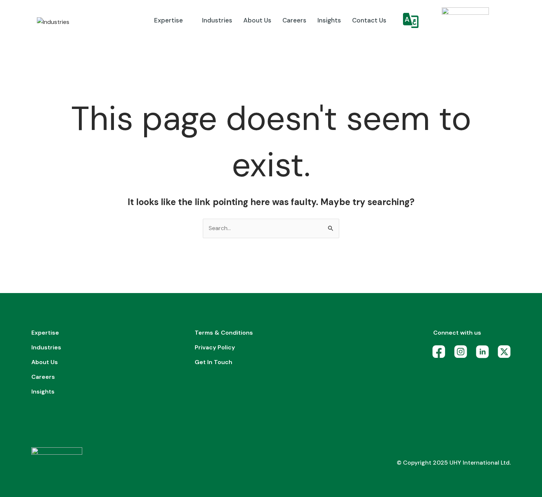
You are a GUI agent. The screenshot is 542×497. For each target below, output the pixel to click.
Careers (294, 20)
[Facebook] (440, 353)
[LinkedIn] (484, 353)
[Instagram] (462, 353)
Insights (329, 20)
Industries (217, 20)
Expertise (168, 20)
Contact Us (369, 20)
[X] (506, 353)
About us (257, 20)
